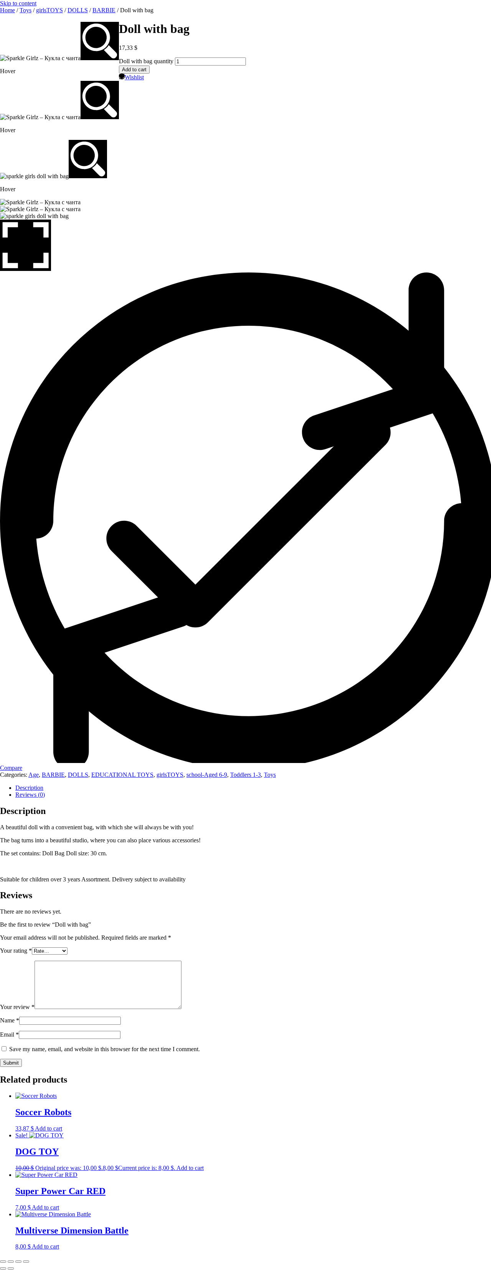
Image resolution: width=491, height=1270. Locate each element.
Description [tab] (29, 787)
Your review (17, 1007)
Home (7, 10)
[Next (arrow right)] (11, 1268)
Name (9, 1020)
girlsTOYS (49, 10)
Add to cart (134, 69)
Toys (25, 10)
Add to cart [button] (48, 1128)
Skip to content (18, 3)
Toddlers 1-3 (245, 774)
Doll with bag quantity (146, 61)
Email (9, 1034)
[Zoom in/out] (3, 1261)
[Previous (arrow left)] (3, 1268)
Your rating (16, 950)
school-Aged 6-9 (206, 774)
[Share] (18, 1261)
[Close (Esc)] (26, 1261)
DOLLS (78, 10)
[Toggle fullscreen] (11, 1261)
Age (33, 774)
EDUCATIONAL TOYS (122, 774)
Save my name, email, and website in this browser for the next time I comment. (104, 1049)
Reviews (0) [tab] (30, 794)
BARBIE (103, 10)
